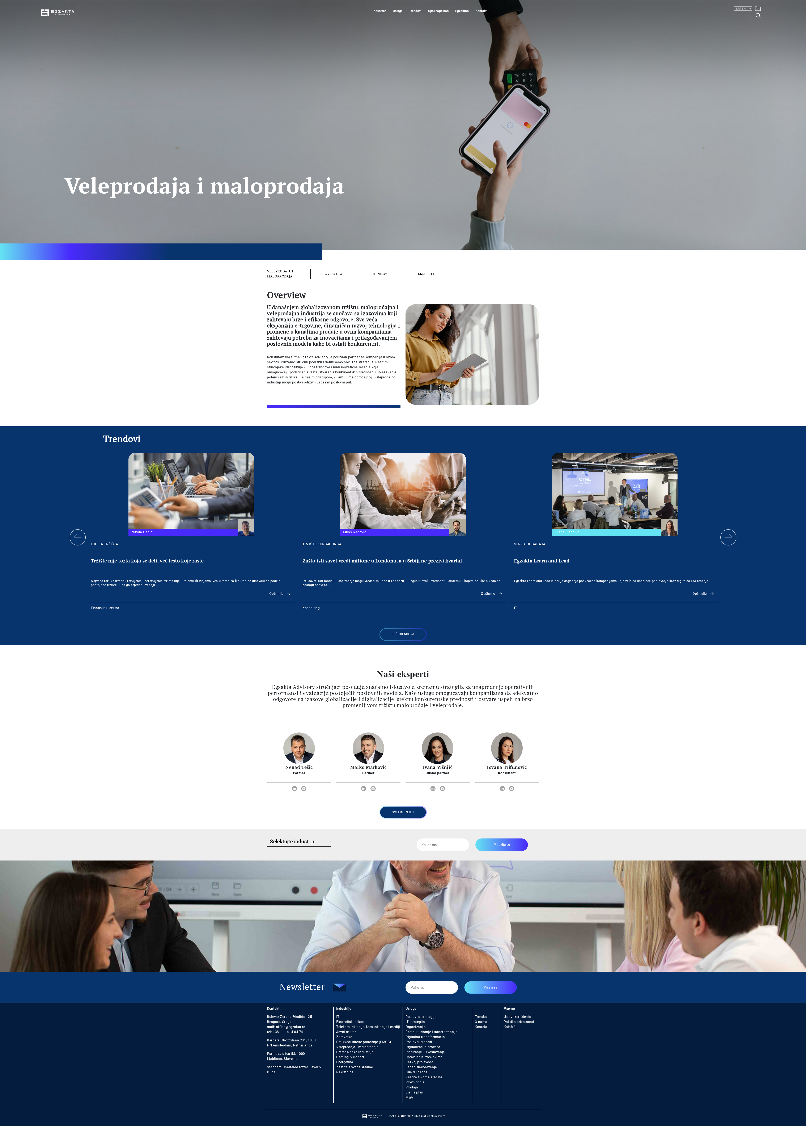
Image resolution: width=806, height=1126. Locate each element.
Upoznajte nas (438, 11)
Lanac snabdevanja (421, 1067)
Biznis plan (414, 1092)
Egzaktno (462, 11)
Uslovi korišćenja (517, 1017)
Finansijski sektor (350, 1022)
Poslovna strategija (421, 1017)
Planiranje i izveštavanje (425, 1052)
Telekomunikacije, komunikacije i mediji (368, 1027)
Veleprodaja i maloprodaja (280, 274)
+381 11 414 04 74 (288, 1032)
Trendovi (415, 11)
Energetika (344, 1062)
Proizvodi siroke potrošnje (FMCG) (363, 1042)
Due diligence (416, 1072)
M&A (409, 1097)
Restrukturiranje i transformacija (432, 1032)
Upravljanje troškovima (424, 1057)
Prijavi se (490, 987)
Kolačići (510, 1027)
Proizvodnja (415, 1082)
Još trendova (403, 634)
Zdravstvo (344, 1037)
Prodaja (412, 1087)
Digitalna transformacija (425, 1037)
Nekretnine (344, 1072)
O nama (481, 1022)
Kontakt (481, 11)
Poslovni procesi (419, 1042)
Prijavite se (502, 845)
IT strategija (415, 1022)
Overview (334, 273)
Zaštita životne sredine (354, 1067)
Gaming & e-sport (350, 1057)
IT (337, 1017)
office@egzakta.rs (290, 1027)
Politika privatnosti (519, 1022)
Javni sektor (346, 1032)
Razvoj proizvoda (419, 1062)
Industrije (379, 11)
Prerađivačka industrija (355, 1052)
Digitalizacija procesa (423, 1047)
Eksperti (426, 273)
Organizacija (416, 1027)
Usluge (398, 11)
